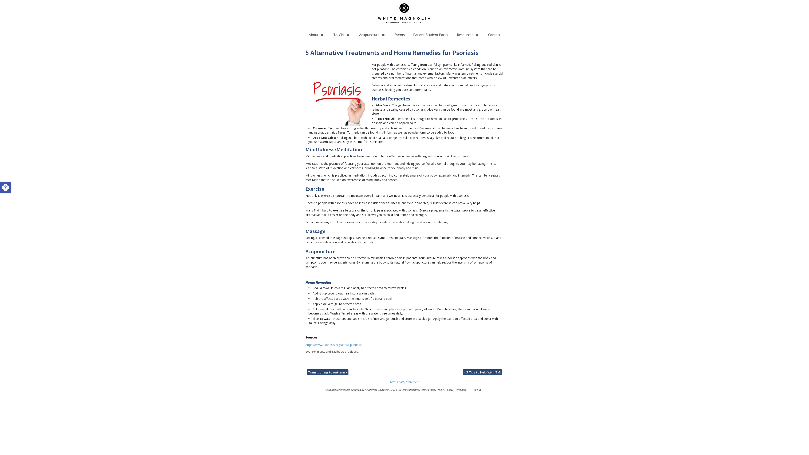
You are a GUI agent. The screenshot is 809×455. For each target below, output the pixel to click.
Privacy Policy (444, 390)
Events (399, 34)
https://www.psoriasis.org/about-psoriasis (333, 345)
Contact (494, 34)
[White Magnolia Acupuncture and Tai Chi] (404, 14)
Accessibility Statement (404, 382)
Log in (477, 390)
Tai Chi (338, 34)
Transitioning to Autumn (328, 372)
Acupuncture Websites (337, 390)
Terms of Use (428, 390)
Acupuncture (369, 34)
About (313, 34)
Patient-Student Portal (431, 34)
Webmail (461, 390)
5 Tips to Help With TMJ (482, 372)
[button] (5, 187)
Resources (465, 34)
